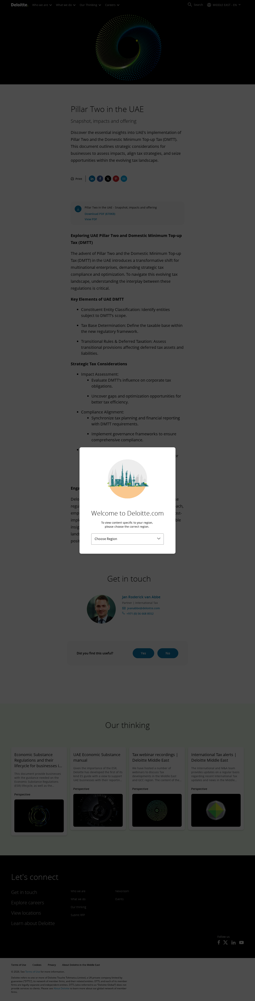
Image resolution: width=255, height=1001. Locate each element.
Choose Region (106, 539)
